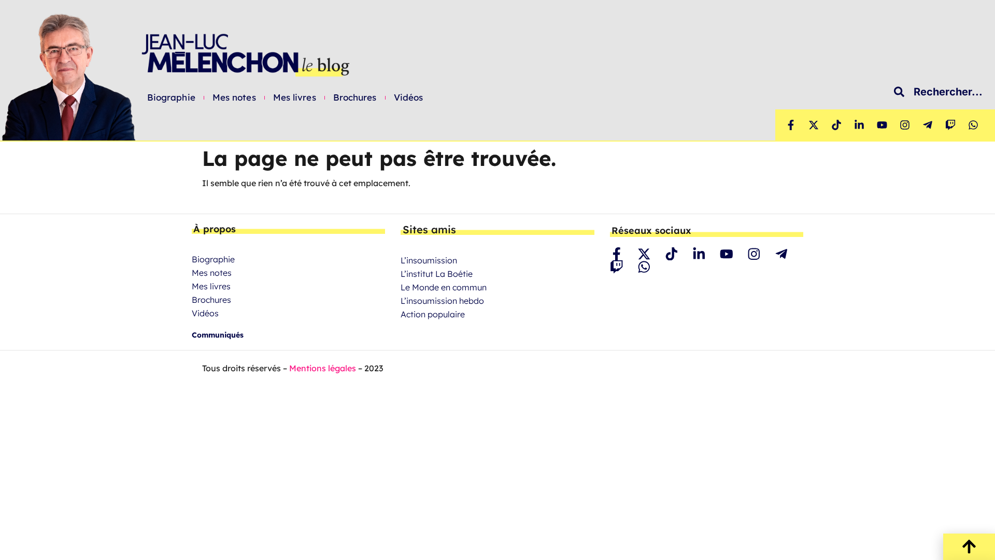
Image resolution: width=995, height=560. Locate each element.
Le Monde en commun (444, 287)
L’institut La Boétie (437, 274)
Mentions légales (322, 368)
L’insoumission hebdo (442, 301)
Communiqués (218, 335)
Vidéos (408, 97)
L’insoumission (429, 260)
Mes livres (294, 97)
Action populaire (433, 314)
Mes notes (234, 97)
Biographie (171, 97)
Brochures (355, 97)
